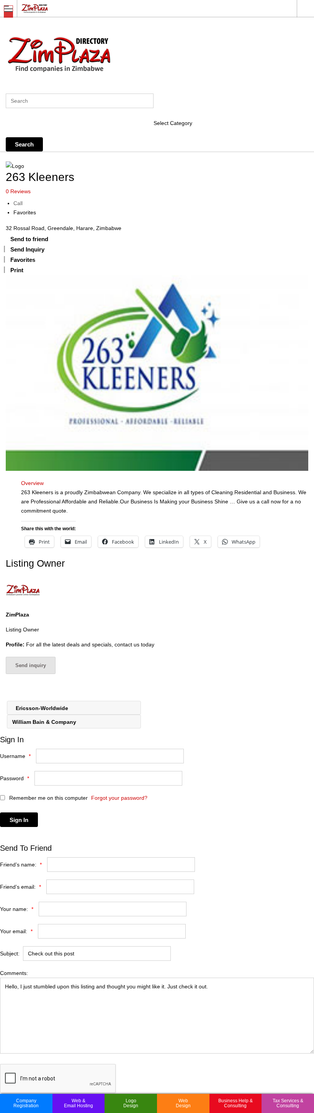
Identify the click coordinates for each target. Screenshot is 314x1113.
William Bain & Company (45, 722)
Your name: (16, 909)
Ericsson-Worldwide (41, 708)
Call (18, 203)
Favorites (24, 212)
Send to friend (29, 239)
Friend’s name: (21, 864)
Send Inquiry (27, 249)
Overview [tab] (32, 483)
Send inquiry (30, 665)
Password (14, 778)
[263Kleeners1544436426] (157, 373)
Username (15, 756)
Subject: (10, 953)
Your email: (16, 931)
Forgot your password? (119, 798)
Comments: (14, 973)
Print (16, 270)
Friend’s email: (20, 887)
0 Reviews (18, 191)
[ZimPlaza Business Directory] (149, 8)
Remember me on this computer (48, 798)
